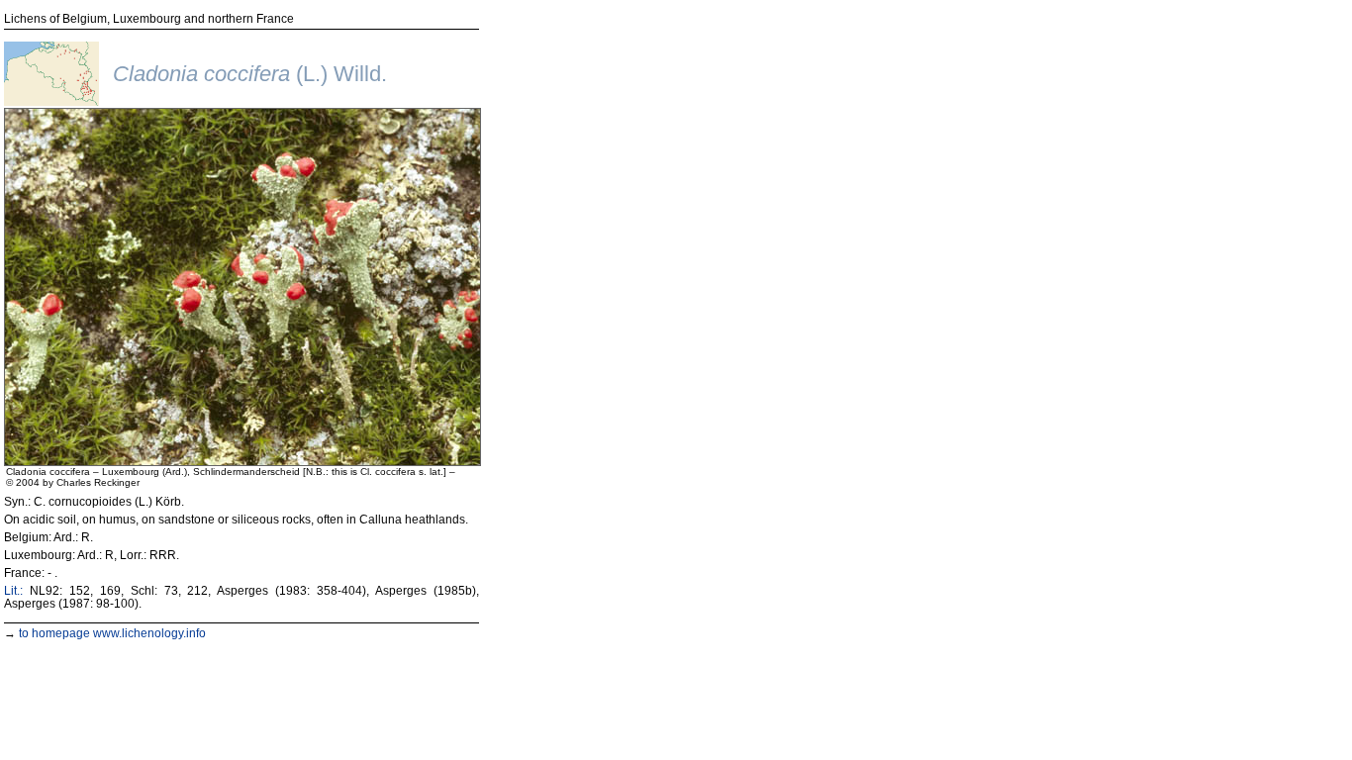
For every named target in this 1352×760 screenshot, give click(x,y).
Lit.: (13, 591)
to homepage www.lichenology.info (112, 633)
